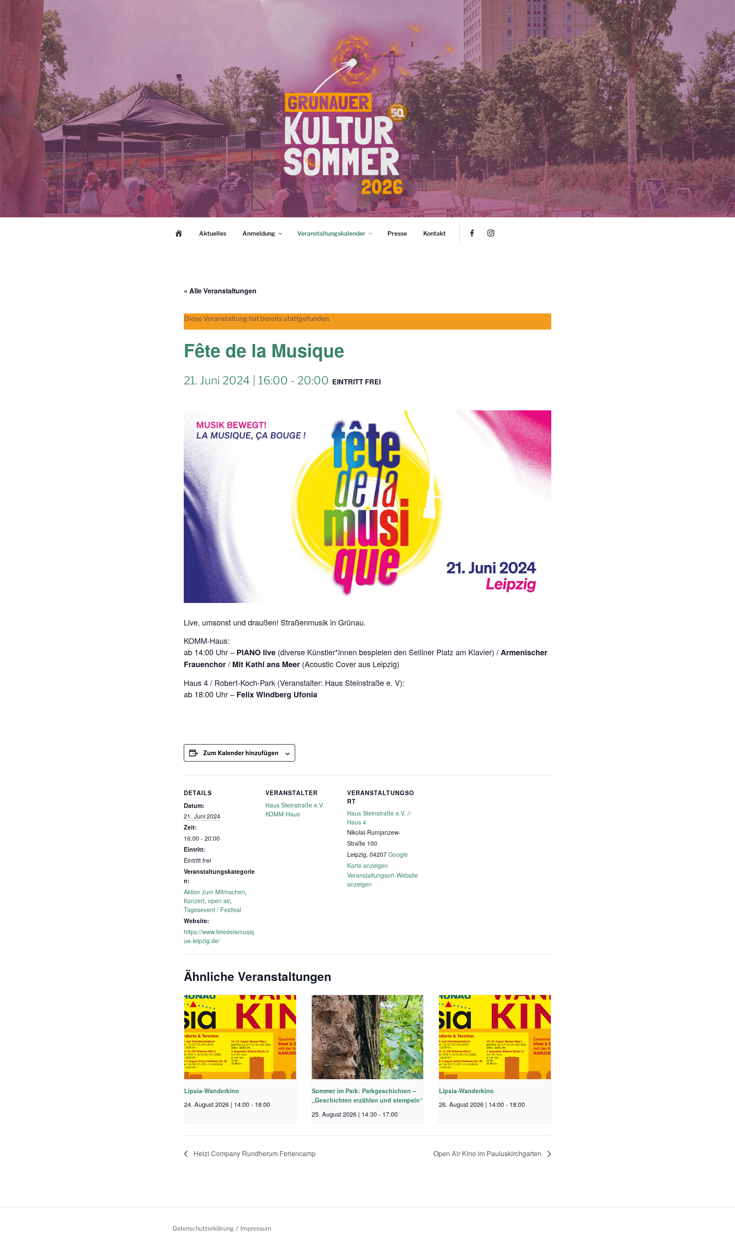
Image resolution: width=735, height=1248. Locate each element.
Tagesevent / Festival (212, 909)
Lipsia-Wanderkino (211, 1090)
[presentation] (240, 1037)
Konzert (194, 900)
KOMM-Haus (282, 814)
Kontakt (434, 233)
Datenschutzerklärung (203, 1228)
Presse (397, 233)
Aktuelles (212, 233)
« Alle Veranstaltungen (220, 291)
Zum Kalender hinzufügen (241, 752)
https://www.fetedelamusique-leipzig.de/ (219, 936)
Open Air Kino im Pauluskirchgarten (488, 1153)
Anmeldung (258, 233)
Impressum (255, 1228)
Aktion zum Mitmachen (214, 891)
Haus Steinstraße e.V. (294, 805)
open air (219, 900)
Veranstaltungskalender (331, 233)
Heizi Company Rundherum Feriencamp (254, 1153)
